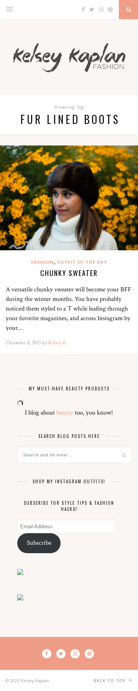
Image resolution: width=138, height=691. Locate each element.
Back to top (110, 680)
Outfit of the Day (82, 262)
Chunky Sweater (69, 273)
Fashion (42, 262)
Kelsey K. (57, 342)
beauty (64, 412)
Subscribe (39, 543)
